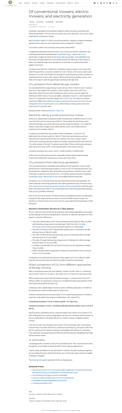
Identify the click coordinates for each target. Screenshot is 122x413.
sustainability (49, 22)
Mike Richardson (35, 40)
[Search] (113, 3)
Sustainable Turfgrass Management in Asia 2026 (49, 380)
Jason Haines (84, 34)
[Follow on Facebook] (107, 3)
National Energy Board (64, 245)
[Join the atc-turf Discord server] (110, 3)
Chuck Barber (33, 47)
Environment (40, 22)
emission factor (38, 186)
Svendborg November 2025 (42, 383)
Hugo (78, 410)
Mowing (32, 22)
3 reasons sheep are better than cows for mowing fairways (53, 378)
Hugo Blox (73, 410)
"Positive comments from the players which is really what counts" (48, 401)
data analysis (59, 22)
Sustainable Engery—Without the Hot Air (71, 54)
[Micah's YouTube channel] (94, 3)
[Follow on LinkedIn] (104, 3)
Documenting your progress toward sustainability (49, 375)
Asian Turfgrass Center (54, 410)
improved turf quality (39, 360)
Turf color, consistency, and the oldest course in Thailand (45, 394)
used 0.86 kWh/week (36, 121)
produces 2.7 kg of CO (55, 111)
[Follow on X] (98, 3)
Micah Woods (33, 24)
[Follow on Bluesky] (101, 3)
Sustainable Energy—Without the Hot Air (43, 177)
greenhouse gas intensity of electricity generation (64, 186)
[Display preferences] (116, 3)
